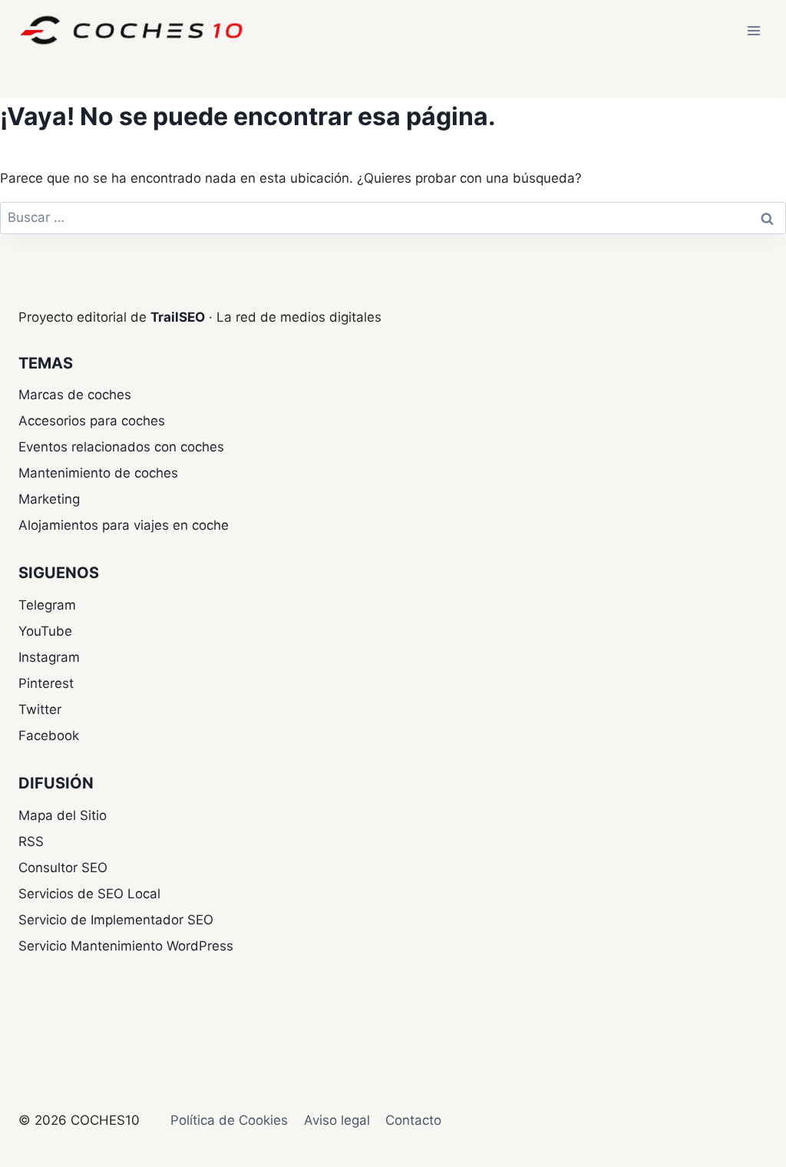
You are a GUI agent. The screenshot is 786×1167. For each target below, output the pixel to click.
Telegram (47, 605)
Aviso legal (337, 1120)
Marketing (49, 499)
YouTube (45, 631)
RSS (31, 841)
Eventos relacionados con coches (121, 447)
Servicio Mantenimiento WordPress (125, 946)
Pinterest (46, 683)
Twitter (39, 709)
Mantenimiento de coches (98, 473)
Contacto (413, 1120)
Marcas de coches (74, 394)
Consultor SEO (62, 867)
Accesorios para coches (91, 420)
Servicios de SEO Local (89, 893)
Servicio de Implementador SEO (115, 919)
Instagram (49, 657)
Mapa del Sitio (62, 815)
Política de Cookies (229, 1120)
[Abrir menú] (753, 30)
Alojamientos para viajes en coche (123, 525)
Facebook (48, 735)
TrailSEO (177, 317)
